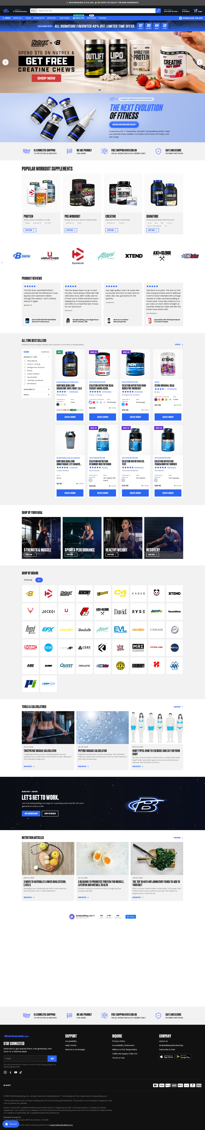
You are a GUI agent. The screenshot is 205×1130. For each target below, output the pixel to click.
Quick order (70, 417)
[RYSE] (138, 611)
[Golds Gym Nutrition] (120, 665)
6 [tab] (105, 90)
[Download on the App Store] (166, 1056)
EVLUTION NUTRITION (97, 382)
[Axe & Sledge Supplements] (102, 611)
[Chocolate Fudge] (58, 404)
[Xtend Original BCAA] (168, 364)
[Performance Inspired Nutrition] (30, 683)
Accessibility (71, 1041)
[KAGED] (138, 593)
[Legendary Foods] (138, 665)
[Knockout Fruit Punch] (162, 399)
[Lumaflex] (156, 665)
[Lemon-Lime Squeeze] (166, 399)
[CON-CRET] (66, 629)
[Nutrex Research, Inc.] (66, 593)
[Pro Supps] (84, 611)
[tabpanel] (102, 62)
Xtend (157, 382)
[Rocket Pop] (90, 402)
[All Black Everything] (30, 665)
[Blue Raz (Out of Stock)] (97, 402)
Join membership (31, 813)
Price (26, 395)
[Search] (158, 10)
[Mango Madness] (159, 399)
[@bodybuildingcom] (72, 916)
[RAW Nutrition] (48, 665)
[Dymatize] (48, 593)
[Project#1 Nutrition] (66, 647)
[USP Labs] (48, 683)
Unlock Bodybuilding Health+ (124, 124)
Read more (177, 707)
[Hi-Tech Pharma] (174, 629)
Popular (28, 580)
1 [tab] (95, 90)
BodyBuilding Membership (171, 1045)
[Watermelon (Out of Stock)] (101, 402)
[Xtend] (174, 593)
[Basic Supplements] (30, 647)
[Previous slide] (5, 62)
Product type (30, 357)
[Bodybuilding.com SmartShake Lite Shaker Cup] (70, 440)
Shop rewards (50, 813)
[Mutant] (102, 593)
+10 (170, 399)
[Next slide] (199, 62)
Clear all (45, 352)
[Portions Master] (48, 647)
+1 (104, 402)
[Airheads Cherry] (156, 399)
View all (178, 344)
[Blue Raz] (123, 404)
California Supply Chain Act (124, 1053)
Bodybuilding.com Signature (67, 382)
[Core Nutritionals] (84, 647)
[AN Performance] (174, 665)
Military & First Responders (124, 1049)
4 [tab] (101, 90)
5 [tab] (103, 90)
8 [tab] (109, 90)
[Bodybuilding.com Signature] (30, 593)
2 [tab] (97, 90)
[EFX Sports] (48, 629)
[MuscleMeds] (174, 611)
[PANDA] (156, 593)
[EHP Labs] (102, 665)
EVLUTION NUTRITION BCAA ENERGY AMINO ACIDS (101, 386)
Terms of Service (9, 1067)
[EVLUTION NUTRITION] (120, 629)
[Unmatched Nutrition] (66, 611)
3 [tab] (99, 90)
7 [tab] (107, 90)
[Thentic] (84, 665)
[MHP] (156, 611)
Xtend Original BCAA (164, 385)
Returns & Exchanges (75, 1049)
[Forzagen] (102, 647)
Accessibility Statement (123, 1045)
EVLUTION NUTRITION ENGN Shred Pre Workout (134, 386)
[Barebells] (84, 629)
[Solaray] (174, 647)
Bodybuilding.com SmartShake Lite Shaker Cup (68, 464)
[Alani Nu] (102, 629)
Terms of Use (118, 1057)
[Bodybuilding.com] (6, 10)
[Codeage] (156, 629)
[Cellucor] (120, 593)
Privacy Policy (47, 1065)
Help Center (71, 1045)
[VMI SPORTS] (120, 647)
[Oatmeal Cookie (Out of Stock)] (64, 404)
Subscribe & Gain (167, 1049)
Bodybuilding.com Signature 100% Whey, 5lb (69, 386)
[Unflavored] (90, 480)
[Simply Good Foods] (66, 665)
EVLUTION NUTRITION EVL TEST (133, 462)
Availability (29, 389)
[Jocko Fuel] (48, 611)
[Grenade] (138, 629)
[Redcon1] (84, 593)
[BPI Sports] (30, 629)
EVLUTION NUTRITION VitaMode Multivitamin (100, 462)
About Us (163, 1041)
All (39, 580)
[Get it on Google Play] (183, 1056)
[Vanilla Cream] (61, 404)
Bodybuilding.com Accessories (68, 458)
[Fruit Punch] (94, 402)
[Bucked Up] (30, 611)
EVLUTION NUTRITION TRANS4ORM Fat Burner (166, 462)
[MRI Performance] (138, 647)
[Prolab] (156, 647)
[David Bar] (120, 611)
